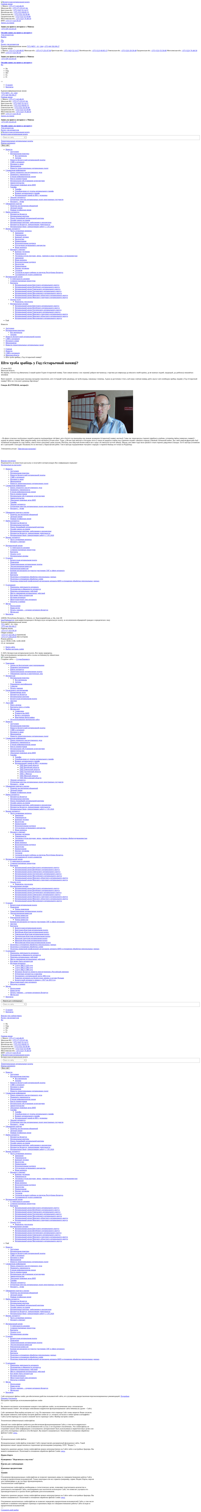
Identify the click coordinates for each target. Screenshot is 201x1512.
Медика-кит (15, 709)
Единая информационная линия (23, 744)
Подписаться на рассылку (11, 465)
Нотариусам (10, 676)
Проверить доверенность (20, 742)
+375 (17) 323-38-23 (8, 635)
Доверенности (20, 817)
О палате (9, 903)
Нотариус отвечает (17, 832)
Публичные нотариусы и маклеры (28, 974)
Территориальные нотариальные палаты (17, 141)
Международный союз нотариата (23, 982)
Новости (9, 722)
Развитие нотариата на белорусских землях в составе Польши (39, 978)
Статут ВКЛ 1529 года (24, 965)
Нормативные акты (18, 692)
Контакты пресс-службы (20, 707)
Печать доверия (16, 688)
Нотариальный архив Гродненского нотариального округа (38, 874)
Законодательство (17, 751)
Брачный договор (22, 820)
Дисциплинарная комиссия (21, 913)
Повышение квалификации (21, 684)
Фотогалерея (15, 988)
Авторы (18, 682)
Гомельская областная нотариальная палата (32, 934)
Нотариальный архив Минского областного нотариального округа (41, 878)
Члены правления (22, 909)
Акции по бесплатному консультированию (27, 665)
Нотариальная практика (19, 678)
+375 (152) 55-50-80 (23, 16)
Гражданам (10, 663)
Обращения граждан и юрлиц (17, 786)
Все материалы (21, 680)
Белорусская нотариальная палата (23, 699)
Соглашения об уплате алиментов (28, 857)
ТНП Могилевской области (30, 778)
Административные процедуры (22, 863)
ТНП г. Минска (26, 774)
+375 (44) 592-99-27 (51, 46)
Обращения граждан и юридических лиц (26, 674)
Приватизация (20, 824)
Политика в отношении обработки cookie (26, 947)
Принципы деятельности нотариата (24, 953)
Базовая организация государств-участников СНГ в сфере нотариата (37, 922)
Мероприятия (15, 734)
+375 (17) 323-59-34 (13, 21)
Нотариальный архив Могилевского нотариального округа (38, 876)
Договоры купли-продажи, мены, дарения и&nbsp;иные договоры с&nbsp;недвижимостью (51, 838)
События (13, 686)
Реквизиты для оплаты (24, 884)
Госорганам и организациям (17, 690)
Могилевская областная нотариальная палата (33, 942)
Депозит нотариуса (17, 780)
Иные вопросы (21, 830)
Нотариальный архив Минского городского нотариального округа (41, 880)
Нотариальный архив (14, 859)
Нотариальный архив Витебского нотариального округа (37, 870)
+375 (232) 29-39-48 (22, 14)
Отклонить (12, 1398)
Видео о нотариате (22, 715)
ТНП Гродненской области (30, 772)
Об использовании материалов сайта (25, 719)
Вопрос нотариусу (13, 811)
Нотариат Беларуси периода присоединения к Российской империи (42, 972)
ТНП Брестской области (29, 765)
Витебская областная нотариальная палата (32, 932)
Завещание (19, 815)
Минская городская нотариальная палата (31, 938)
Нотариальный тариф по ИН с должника (31, 763)
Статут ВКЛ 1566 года (24, 968)
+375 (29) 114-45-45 (8, 29)
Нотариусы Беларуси (18, 694)
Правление (14, 907)
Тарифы (13, 755)
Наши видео (15, 990)
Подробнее (125, 1396)
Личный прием (16, 790)
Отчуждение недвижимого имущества (30, 828)
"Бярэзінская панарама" (27, 449)
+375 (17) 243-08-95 (16, 6)
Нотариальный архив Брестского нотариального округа (37, 867)
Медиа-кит (14, 995)
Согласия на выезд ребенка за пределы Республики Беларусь (39, 855)
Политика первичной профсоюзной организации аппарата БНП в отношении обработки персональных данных (54, 949)
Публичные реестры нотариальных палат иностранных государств (36, 782)
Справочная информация (16, 738)
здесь (15, 1433)
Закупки (13, 701)
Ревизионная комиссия (19, 917)
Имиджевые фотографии (25, 717)
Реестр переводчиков (18, 747)
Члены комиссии (21, 915)
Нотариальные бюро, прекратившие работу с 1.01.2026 (32, 809)
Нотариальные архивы (19, 886)
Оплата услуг (15, 882)
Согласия (18, 853)
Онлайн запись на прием (20, 803)
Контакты (14, 865)
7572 (3, 624)
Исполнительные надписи (25, 826)
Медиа (8, 986)
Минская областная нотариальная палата (31, 940)
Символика (19, 711)
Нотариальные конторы (19, 697)
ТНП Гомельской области (30, 769)
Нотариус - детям (17, 784)
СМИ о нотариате (17, 730)
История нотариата (17, 963)
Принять (4, 1398)
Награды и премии (17, 984)
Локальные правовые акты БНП (23, 753)
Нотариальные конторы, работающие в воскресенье (30, 805)
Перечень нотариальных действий (24, 957)
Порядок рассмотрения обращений (24, 788)
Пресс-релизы (15, 705)
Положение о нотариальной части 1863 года (32, 976)
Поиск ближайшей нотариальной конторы (27, 801)
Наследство (19, 822)
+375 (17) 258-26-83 (8, 637)
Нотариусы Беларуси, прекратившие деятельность (30, 807)
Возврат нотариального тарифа (27, 761)
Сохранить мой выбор (10, 1510)
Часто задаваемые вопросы (21, 813)
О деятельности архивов (20, 861)
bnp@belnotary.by (8, 620)
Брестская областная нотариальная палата (31, 930)
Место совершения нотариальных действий (27, 959)
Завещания (19, 840)
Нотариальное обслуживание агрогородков (27, 749)
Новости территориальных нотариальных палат (29, 736)
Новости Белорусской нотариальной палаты (27, 728)
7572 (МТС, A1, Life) (35, 46)
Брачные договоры (22, 834)
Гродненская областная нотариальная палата (32, 936)
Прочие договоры (22, 851)
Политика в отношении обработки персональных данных (33, 945)
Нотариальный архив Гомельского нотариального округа (37, 872)
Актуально (14, 724)
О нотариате (10, 951)
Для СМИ (9, 703)
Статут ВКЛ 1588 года (24, 970)
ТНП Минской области (29, 776)
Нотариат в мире (17, 732)
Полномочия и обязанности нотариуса (25, 955)
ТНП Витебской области (29, 767)
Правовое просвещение (19, 667)
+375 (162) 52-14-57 (20, 10)
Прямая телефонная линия (20, 792)
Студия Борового (23, 659)
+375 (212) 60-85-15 (21, 12)
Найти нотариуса (17, 669)
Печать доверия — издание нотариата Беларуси (29, 993)
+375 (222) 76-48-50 (23, 19)
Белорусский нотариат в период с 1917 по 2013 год (35, 980)
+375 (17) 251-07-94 (20, 8)
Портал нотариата (8, 143)
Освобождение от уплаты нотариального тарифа (34, 759)
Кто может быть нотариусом (21, 961)
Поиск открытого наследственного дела (26, 740)
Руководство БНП (22, 713)
